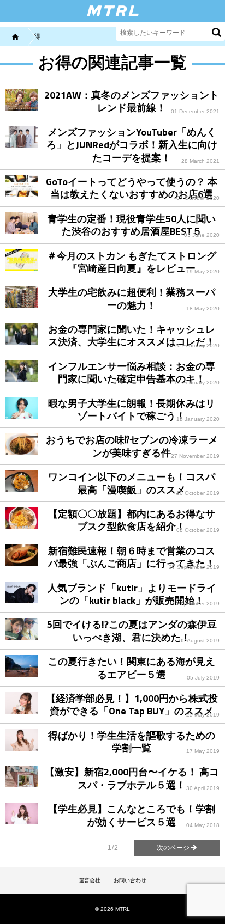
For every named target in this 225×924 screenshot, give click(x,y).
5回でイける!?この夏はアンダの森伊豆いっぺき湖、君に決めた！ (132, 630)
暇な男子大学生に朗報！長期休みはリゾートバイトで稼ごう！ (131, 409)
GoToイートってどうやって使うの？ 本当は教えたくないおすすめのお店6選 (131, 187)
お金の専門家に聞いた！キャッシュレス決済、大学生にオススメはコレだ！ (131, 335)
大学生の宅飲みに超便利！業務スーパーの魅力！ (131, 298)
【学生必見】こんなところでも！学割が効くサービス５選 (131, 815)
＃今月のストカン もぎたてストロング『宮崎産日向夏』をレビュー (131, 262)
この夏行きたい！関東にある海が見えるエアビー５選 (131, 667)
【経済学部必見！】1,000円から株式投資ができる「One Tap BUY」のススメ (132, 704)
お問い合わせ (130, 880)
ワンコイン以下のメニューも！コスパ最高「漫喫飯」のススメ (131, 483)
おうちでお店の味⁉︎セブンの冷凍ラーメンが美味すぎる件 (132, 446)
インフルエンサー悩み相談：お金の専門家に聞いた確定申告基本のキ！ (131, 372)
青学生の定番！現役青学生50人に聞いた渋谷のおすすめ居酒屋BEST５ (132, 224)
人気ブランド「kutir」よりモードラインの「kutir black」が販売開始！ (132, 594)
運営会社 (89, 880)
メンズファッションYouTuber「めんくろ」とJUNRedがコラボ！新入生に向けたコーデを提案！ (131, 145)
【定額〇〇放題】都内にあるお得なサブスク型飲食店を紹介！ (131, 520)
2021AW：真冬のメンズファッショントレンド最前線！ (131, 101)
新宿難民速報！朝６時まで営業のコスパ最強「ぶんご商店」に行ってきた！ (131, 557)
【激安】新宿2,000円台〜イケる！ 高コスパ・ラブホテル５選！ (132, 778)
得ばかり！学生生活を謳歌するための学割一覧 (131, 741)
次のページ (174, 848)
